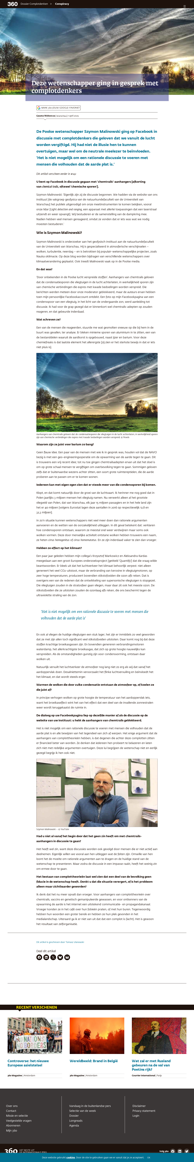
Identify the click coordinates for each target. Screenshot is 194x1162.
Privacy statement (143, 1111)
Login (135, 1116)
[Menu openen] (184, 6)
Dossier (74, 1116)
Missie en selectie (17, 1116)
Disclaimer (139, 1106)
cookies (70, 1158)
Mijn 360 (11, 1130)
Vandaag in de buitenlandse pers (90, 1106)
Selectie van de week (82, 1111)
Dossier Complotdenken (34, 4)
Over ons (12, 1106)
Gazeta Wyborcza (45, 116)
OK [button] (148, 1158)
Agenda (74, 1125)
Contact (11, 1111)
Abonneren (13, 1125)
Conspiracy (62, 4)
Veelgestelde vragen (19, 1121)
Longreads (75, 1121)
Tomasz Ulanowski (75, 942)
